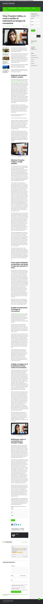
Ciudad (12, 515)
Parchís (18, 475)
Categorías (32, 48)
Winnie (17, 534)
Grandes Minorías (9, 3)
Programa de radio (33, 55)
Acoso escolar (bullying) (15, 528)
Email (12, 512)
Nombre (12, 575)
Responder (25, 556)
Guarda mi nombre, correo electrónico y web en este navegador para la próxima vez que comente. (19, 585)
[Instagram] (33, 42)
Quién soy (32, 59)
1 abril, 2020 (14, 556)
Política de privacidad (34, 65)
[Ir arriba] (39, 599)
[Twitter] (31, 42)
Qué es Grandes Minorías (34, 57)
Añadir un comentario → (24, 542)
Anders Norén (7, 602)
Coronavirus (22, 528)
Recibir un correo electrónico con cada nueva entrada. (19, 589)
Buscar (38, 36)
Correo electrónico (23, 575)
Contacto (32, 61)
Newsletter (5, 10)
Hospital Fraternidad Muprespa (20, 313)
